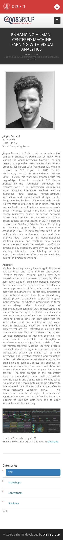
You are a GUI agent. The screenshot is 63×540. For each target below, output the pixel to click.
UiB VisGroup (51, 534)
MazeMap (52, 441)
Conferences (15, 492)
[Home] (6, 9)
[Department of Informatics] (24, 6)
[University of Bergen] (14, 6)
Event (35, 54)
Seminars (13, 503)
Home (27, 54)
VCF (10, 472)
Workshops (14, 482)
